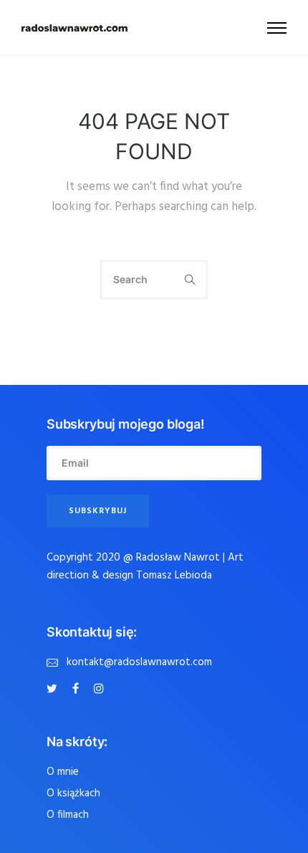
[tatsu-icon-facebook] (77, 688)
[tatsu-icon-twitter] (54, 688)
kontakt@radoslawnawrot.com (139, 662)
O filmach (68, 815)
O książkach (73, 793)
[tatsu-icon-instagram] (99, 688)
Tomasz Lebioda (174, 575)
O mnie (63, 772)
